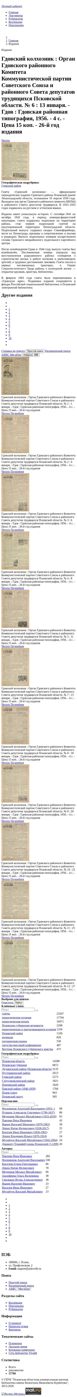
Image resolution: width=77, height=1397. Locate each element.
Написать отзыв (18, 1326)
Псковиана (15, 1343)
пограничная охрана (14, 1041)
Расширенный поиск (58, 350)
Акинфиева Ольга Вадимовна (20, 1175)
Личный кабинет (11, 6)
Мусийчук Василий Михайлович (22, 1191)
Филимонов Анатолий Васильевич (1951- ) (28, 1108)
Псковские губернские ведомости (22, 1025)
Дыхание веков (18, 1346)
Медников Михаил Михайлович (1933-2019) (29, 1116)
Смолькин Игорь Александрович (22, 1179)
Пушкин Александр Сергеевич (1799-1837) (28, 1112)
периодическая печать (15, 1021)
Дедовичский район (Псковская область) (27, 1069)
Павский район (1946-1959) (19, 1088)
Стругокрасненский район (18, 1080)
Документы (16, 15)
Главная (13, 12)
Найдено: (30, 355)
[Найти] (36, 1010)
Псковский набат (12, 1033)
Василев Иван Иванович (17, 1187)
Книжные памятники (22, 1349)
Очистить (7, 1002)
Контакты (15, 1329)
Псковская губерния (14, 1065)
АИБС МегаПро (11, 354)
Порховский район (13, 1084)
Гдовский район (11, 185)
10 (10, 338)
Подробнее (17, 413)
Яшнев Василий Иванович (18, 1183)
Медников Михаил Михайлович (22, 1171)
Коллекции (15, 21)
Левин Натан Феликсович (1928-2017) (25, 1128)
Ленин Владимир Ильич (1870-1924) (24, 1136)
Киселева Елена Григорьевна (20, 1163)
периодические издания (16, 1017)
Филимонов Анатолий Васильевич (23, 1160)
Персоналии (16, 25)
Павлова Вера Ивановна (17, 1120)
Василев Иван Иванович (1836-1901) (24, 1132)
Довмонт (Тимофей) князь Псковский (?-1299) (30, 1144)
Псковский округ (12, 1096)
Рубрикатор (16, 18)
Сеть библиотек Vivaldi (23, 1353)
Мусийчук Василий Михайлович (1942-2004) (29, 1140)
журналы (7, 1037)
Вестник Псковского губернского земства (27, 1049)
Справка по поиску (13, 350)
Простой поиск (18, 1282)
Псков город (9, 1092)
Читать (5, 140)
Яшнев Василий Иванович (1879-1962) (26, 1124)
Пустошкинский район (16, 1072)
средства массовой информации (21, 1045)
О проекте (15, 1323)
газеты (6, 1013)
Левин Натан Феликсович (18, 1167)
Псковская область (13, 1061)
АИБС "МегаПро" (20, 1288)
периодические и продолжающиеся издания (29, 1029)
